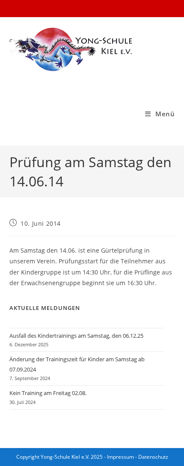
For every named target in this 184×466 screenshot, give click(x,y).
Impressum (120, 456)
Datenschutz (153, 456)
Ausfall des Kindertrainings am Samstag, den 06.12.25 (76, 335)
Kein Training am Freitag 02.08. (47, 393)
